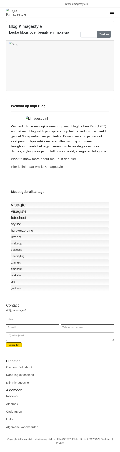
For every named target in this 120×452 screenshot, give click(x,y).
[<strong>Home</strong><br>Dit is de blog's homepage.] (106, 26)
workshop (16, 275)
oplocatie (16, 249)
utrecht (16, 237)
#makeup (16, 269)
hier (73, 159)
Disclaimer (106, 439)
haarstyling (18, 256)
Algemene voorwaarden (22, 427)
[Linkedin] (18, 3)
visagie (18, 204)
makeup (16, 243)
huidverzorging (22, 230)
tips (13, 281)
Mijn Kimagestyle (17, 382)
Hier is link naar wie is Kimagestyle (37, 167)
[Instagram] (23, 3)
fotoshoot (18, 218)
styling (16, 224)
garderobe (16, 288)
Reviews (12, 396)
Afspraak (12, 404)
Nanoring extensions (20, 374)
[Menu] (112, 12)
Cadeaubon (14, 411)
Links (9, 419)
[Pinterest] (7, 3)
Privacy (60, 442)
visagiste (19, 211)
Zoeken (104, 34)
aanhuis (16, 262)
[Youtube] (13, 3)
